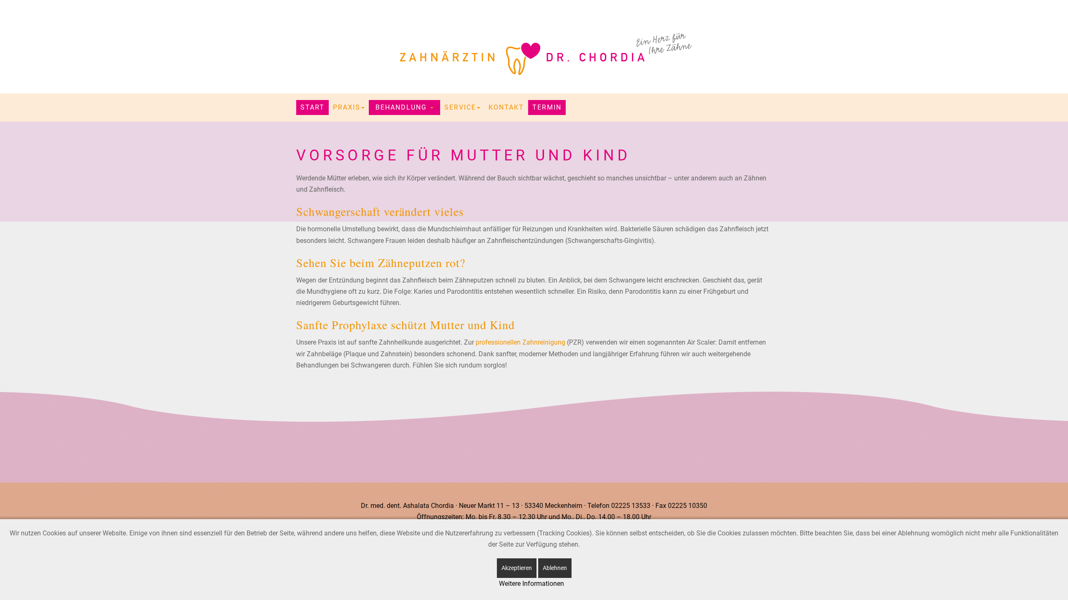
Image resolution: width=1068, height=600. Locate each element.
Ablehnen (555, 568)
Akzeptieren (516, 568)
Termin (547, 107)
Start (312, 107)
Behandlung (402, 107)
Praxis (346, 107)
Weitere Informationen (531, 584)
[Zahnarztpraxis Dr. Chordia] (534, 54)
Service (460, 107)
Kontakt (506, 107)
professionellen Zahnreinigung (520, 342)
